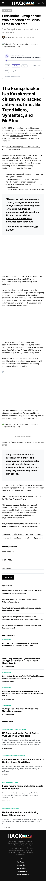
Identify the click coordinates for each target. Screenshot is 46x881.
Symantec (37, 538)
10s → (24, 66)
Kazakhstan (17, 538)
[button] (3, 3)
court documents (20, 166)
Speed (34, 65)
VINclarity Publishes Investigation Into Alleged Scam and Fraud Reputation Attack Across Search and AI (22, 693)
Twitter (35, 526)
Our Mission (21, 868)
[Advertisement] (23, 251)
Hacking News (6, 755)
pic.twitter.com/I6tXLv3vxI (19, 221)
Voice (6, 70)
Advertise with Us (23, 874)
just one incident (16, 136)
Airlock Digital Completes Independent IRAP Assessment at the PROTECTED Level (20, 644)
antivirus (7, 534)
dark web (29, 534)
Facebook (13, 526)
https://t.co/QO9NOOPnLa (19, 218)
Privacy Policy (22, 871)
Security (24, 729)
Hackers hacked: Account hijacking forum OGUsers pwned (20, 813)
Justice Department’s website (32, 442)
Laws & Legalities (15, 729)
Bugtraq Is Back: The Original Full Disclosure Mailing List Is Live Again (20, 710)
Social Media (14, 782)
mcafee (27, 538)
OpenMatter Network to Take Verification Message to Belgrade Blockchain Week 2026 (23, 677)
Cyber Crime (7, 10)
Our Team (20, 862)
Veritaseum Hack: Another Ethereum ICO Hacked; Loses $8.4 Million (23, 761)
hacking (6, 538)
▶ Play (16, 66)
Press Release (6, 639)
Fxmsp (39, 534)
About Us (20, 859)
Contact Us (21, 865)
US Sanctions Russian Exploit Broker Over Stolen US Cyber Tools (20, 734)
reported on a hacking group (27, 128)
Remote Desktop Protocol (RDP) (20, 350)
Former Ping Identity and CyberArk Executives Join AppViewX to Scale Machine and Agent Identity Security (21, 661)
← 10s (8, 66)
